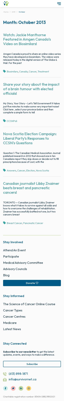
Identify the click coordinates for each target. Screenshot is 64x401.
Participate (11, 256)
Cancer (33, 71)
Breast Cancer (14, 223)
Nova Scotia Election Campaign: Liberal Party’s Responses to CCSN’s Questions (30, 138)
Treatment (43, 71)
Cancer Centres (14, 316)
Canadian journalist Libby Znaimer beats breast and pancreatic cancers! (31, 188)
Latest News (12, 329)
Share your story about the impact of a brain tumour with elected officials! (31, 89)
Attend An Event (14, 250)
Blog (6, 275)
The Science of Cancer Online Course (29, 304)
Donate (30, 283)
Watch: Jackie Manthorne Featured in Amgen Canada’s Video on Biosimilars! (27, 39)
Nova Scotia (42, 170)
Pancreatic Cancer (33, 223)
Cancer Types (12, 310)
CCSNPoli (12, 121)
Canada (23, 71)
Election (30, 170)
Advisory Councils (15, 269)
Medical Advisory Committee (23, 263)
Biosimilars (12, 71)
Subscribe (32, 364)
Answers (11, 170)
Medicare (10, 323)
